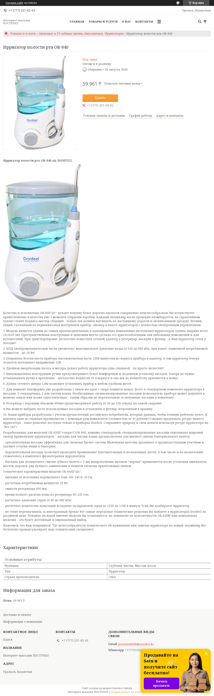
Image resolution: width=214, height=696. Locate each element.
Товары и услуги (103, 21)
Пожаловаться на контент (128, 692)
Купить (100, 98)
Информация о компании (22, 622)
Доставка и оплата (17, 615)
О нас (126, 21)
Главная (77, 21)
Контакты (144, 21)
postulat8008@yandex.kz (136, 644)
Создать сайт (14, 2)
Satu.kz (127, 688)
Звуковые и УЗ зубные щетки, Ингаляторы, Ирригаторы (81, 33)
